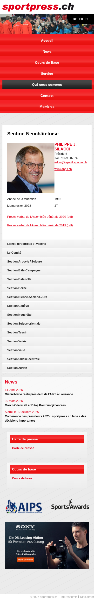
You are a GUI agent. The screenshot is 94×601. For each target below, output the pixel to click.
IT (87, 19)
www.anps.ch (63, 169)
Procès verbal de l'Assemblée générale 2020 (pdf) (40, 216)
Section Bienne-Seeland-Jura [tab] (27, 297)
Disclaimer (87, 596)
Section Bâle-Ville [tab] (19, 279)
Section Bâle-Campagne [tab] (23, 270)
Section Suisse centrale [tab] (23, 359)
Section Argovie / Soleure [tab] (24, 261)
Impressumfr (69, 596)
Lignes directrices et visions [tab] (26, 244)
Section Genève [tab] (18, 306)
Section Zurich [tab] (17, 368)
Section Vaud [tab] (16, 350)
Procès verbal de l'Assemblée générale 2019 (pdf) (40, 225)
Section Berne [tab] (17, 288)
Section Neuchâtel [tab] (19, 314)
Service (47, 73)
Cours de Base (47, 62)
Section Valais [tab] (17, 341)
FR (81, 19)
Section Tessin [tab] (17, 332)
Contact (47, 95)
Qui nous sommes (47, 84)
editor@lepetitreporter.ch (70, 162)
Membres (47, 107)
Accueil (47, 40)
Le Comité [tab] (14, 252)
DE (75, 19)
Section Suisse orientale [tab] (23, 323)
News (47, 51)
